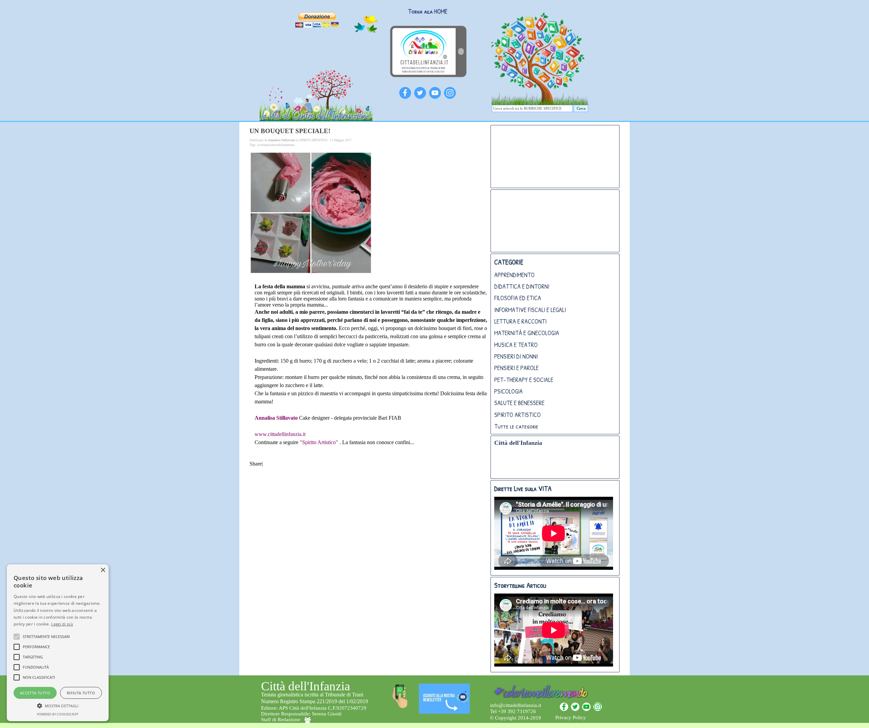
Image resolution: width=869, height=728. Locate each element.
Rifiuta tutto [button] (81, 692)
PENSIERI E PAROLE (516, 368)
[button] (58, 705)
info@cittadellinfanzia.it (515, 705)
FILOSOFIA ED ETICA (517, 298)
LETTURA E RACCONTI (520, 321)
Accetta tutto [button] (35, 692)
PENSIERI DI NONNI (516, 356)
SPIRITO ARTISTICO (517, 415)
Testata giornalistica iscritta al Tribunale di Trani (312, 694)
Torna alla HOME (427, 11)
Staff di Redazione (280, 719)
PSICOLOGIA (508, 391)
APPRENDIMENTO (514, 275)
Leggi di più (62, 623)
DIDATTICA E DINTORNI (521, 286)
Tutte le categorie (516, 426)
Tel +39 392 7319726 (513, 711)
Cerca (581, 108)
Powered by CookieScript (57, 714)
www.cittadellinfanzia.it (280, 434)
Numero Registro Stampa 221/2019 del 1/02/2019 (314, 701)
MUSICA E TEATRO (516, 345)
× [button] (102, 570)
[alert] (58, 642)
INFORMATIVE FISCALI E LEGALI (530, 310)
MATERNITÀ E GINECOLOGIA (526, 333)
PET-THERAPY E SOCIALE (523, 380)
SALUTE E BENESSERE (519, 403)
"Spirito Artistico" (319, 442)
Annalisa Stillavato (276, 418)
